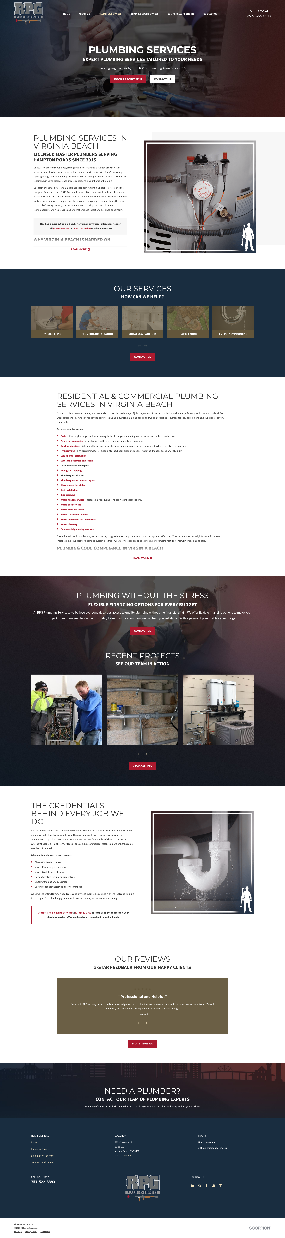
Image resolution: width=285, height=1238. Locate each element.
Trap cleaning (68, 494)
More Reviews (142, 1043)
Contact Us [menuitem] (210, 13)
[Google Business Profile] (192, 1185)
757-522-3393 (259, 15)
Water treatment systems (75, 514)
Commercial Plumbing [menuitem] (180, 13)
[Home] (28, 13)
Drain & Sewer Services (42, 1155)
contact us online (81, 228)
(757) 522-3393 (61, 228)
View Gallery (142, 766)
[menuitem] (18, 1232)
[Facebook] (206, 1185)
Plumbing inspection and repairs (78, 480)
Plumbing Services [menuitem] (110, 13)
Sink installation (69, 489)
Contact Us (162, 79)
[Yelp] (199, 1185)
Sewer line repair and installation (78, 519)
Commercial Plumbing (42, 1162)
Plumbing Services (40, 1149)
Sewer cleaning (69, 524)
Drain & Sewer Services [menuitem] (144, 13)
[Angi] (213, 1185)
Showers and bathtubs (73, 485)
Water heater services (72, 499)
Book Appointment (128, 79)
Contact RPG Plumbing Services (55, 912)
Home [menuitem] (66, 13)
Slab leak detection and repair (77, 460)
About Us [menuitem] (84, 13)
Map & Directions (123, 1155)
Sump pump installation (73, 455)
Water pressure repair (72, 509)
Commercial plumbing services (77, 529)
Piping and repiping (71, 470)
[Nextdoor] (220, 1185)
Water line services (71, 504)
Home (34, 1142)
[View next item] (145, 345)
